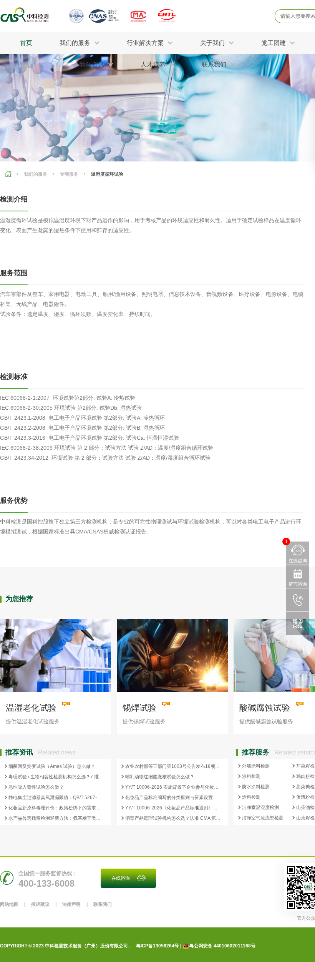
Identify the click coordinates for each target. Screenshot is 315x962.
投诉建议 (40, 904)
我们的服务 (35, 174)
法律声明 (71, 904)
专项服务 (69, 174)
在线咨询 (120, 878)
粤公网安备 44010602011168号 (222, 946)
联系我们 (102, 904)
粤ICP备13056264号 (157, 946)
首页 (26, 43)
